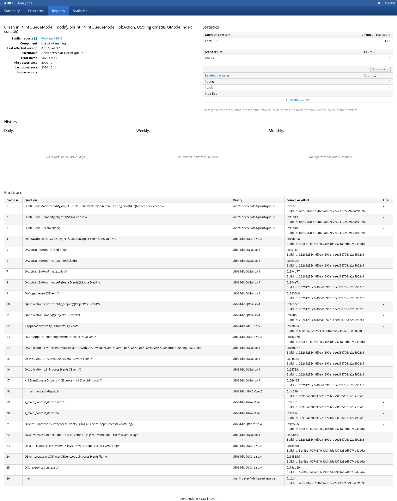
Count (368, 75)
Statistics (80, 10)
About (212, 498)
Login (391, 3)
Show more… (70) (298, 100)
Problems (36, 10)
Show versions (380, 69)
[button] (35, 38)
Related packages (217, 75)
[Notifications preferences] (379, 3)
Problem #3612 (51, 38)
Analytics (18, 3)
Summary (12, 10)
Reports (58, 10)
